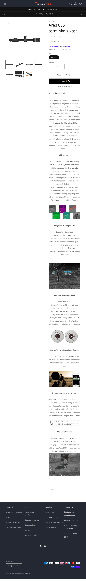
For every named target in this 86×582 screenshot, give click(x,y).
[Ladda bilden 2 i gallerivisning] (19, 64)
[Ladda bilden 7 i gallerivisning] (29, 74)
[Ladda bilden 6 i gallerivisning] (19, 74)
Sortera (54, 57)
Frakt (59, 49)
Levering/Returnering (13, 527)
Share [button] (53, 490)
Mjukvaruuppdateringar (14, 512)
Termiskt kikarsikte (32, 520)
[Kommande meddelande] (81, 14)
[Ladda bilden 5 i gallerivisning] (10, 74)
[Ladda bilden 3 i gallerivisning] (29, 64)
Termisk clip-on (30, 525)
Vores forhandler (31, 535)
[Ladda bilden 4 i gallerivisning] (38, 64)
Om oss (27, 530)
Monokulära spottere (29, 513)
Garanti (8, 517)
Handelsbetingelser (13, 522)
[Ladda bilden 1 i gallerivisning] (10, 64)
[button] (4, 3)
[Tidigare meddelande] (4, 14)
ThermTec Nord (14, 573)
